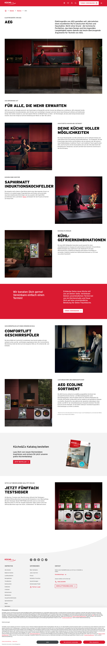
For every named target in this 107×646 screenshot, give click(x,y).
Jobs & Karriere (34, 573)
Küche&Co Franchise (35, 578)
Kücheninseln (8, 592)
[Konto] (72, 3)
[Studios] (64, 3)
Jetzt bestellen (20, 462)
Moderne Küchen (9, 573)
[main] (53, 271)
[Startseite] (6, 11)
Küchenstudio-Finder (35, 584)
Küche (24, 197)
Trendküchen (8, 581)
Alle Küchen (8, 570)
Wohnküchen (8, 595)
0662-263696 (61, 581)
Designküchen (8, 578)
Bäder (6, 603)
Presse (31, 575)
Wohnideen (7, 606)
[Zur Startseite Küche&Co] (10, 3)
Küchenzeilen (8, 584)
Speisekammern (9, 600)
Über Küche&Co (34, 570)
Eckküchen (7, 586)
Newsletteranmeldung (64, 586)
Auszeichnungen (34, 581)
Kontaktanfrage (59, 574)
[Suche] (76, 3)
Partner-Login (36, 587)
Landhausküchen (9, 575)
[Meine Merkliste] (68, 3)
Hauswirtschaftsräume (10, 598)
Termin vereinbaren (87, 3)
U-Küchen (7, 589)
